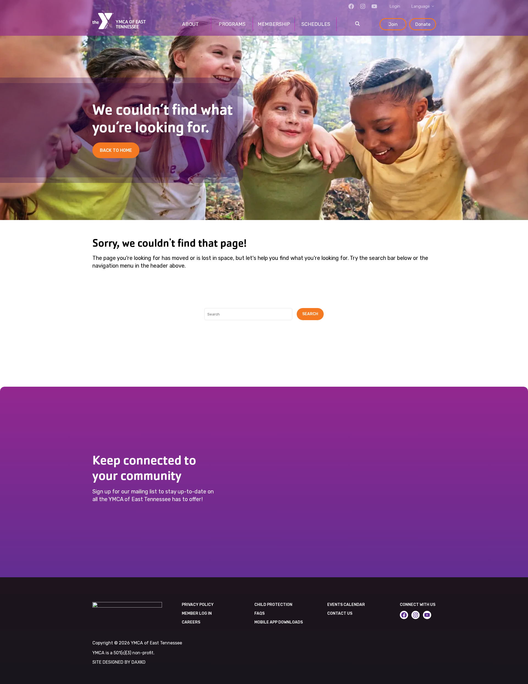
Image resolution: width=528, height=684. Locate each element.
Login (394, 6)
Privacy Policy (198, 604)
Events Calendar (346, 604)
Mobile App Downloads (278, 622)
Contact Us (339, 613)
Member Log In (197, 613)
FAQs (259, 613)
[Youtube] (374, 6)
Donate (422, 24)
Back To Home (116, 150)
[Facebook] (351, 6)
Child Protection (273, 604)
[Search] (357, 24)
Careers (191, 622)
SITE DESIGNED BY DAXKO (118, 662)
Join (393, 24)
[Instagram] (363, 6)
